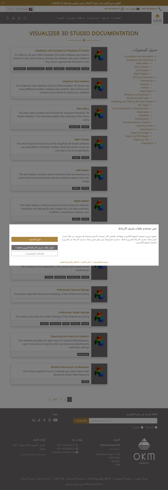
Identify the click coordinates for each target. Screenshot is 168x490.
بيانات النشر (86, 262)
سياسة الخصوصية (100, 262)
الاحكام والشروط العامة (69, 262)
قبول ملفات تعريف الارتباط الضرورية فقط (35, 247)
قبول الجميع (35, 239)
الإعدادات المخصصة (35, 253)
